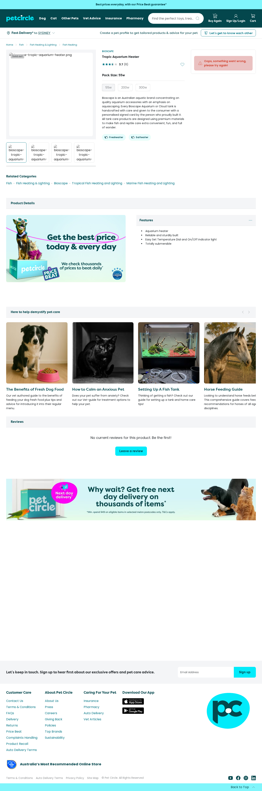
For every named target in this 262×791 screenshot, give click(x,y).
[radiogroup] (143, 87)
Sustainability (55, 737)
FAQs (10, 713)
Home (9, 44)
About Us (51, 701)
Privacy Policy (75, 778)
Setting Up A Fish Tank (158, 389)
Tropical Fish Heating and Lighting (97, 183)
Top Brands (53, 731)
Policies (50, 725)
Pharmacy (91, 707)
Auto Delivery (94, 713)
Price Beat (14, 731)
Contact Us (14, 701)
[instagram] (246, 779)
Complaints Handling (21, 737)
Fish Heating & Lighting (43, 44)
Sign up (244, 672)
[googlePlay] (133, 713)
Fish (21, 44)
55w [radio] (108, 87)
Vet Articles (92, 719)
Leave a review (131, 451)
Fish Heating (70, 44)
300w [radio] (143, 87)
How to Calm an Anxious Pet (98, 389)
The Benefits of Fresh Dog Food (35, 389)
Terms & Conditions (21, 707)
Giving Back (53, 719)
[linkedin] (253, 779)
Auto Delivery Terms (21, 750)
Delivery (12, 719)
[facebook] (238, 779)
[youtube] (230, 779)
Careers (51, 713)
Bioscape (108, 51)
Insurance (91, 701)
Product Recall (17, 744)
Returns (12, 725)
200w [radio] (125, 87)
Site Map (93, 778)
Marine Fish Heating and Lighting (150, 183)
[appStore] (133, 703)
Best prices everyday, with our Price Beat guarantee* (131, 4)
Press (49, 707)
